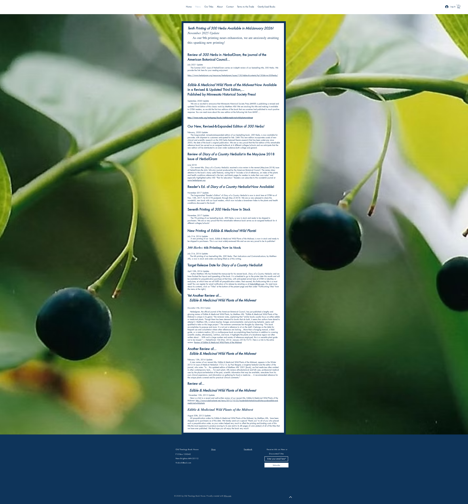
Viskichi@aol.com (257, 284)
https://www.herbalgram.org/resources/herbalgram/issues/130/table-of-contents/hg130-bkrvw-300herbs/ (233, 75)
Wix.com (227, 496)
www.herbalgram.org (196, 180)
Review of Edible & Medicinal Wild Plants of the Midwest (218, 342)
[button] (459, 6)
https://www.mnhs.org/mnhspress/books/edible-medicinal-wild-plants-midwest (220, 117)
